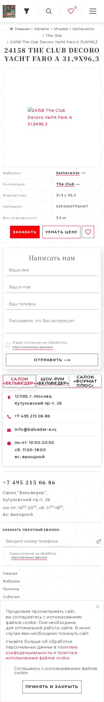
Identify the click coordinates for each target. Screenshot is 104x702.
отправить (48, 360)
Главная (10, 573)
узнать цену (61, 232)
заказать (25, 232)
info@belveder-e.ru (36, 429)
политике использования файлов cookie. (41, 655)
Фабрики (11, 581)
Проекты (11, 589)
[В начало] (9, 11)
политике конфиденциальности (42, 650)
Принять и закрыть (52, 686)
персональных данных (32, 347)
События (11, 597)
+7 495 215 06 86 (32, 416)
